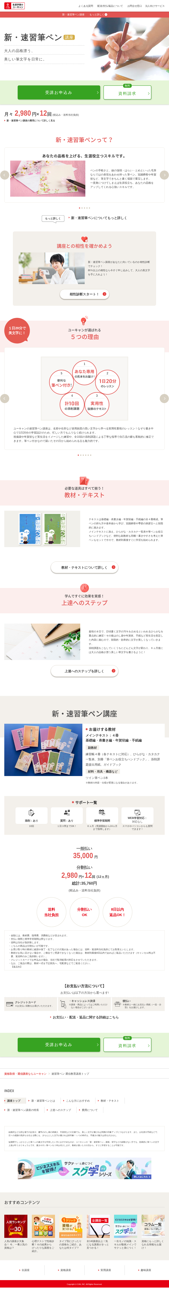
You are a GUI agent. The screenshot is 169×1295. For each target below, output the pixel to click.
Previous (4, 175)
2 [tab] (82, 208)
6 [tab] (90, 455)
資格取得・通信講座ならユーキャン (25, 1073)
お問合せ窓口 (134, 5)
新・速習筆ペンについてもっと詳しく (99, 218)
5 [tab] (89, 208)
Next (164, 175)
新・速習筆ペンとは (43, 1100)
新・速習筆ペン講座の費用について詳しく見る (31, 120)
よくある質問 (85, 5)
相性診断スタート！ (84, 294)
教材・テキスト (110, 1100)
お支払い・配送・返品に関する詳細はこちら (86, 1017)
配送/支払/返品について (110, 5)
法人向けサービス (155, 5)
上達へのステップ (60, 1110)
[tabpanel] (84, 174)
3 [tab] (84, 208)
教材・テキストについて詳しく (84, 567)
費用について (90, 1110)
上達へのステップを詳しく (84, 671)
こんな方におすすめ (78, 1100)
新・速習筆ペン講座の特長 (23, 1110)
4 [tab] (87, 208)
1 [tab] (79, 208)
